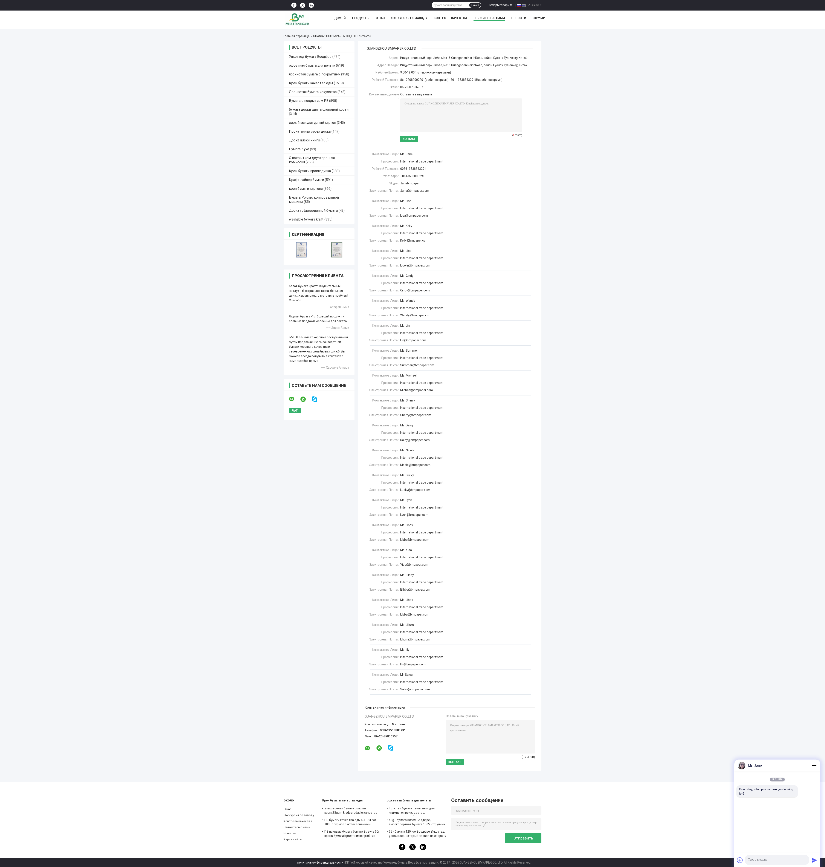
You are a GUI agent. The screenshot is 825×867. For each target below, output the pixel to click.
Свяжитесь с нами (489, 18)
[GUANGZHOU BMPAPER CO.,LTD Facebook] (294, 5)
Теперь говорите (500, 5)
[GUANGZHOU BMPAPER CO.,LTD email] (294, 399)
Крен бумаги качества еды (311, 83)
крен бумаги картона (306, 189)
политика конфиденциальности (320, 862)
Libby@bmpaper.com (414, 539)
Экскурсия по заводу (409, 18)
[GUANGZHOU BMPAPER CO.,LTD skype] (317, 399)
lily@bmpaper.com (413, 664)
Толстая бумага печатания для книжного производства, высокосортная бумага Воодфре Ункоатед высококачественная (412, 811)
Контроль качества (450, 18)
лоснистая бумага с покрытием (314, 74)
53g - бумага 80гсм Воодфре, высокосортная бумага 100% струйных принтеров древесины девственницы (417, 822)
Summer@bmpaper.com (417, 365)
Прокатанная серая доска (310, 131)
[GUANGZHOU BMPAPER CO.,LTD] (297, 19)
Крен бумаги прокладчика (310, 171)
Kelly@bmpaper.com (414, 240)
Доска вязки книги (304, 140)
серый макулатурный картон (312, 123)
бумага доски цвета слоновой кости (318, 109)
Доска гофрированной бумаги (313, 210)
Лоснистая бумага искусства (313, 92)
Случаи (539, 18)
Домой (340, 18)
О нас (380, 18)
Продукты (360, 18)
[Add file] (740, 860)
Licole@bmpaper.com (415, 265)
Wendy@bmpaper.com (415, 315)
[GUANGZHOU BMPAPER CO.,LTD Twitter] (302, 5)
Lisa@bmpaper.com (414, 215)
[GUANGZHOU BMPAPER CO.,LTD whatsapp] (305, 399)
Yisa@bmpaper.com (414, 564)
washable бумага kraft (306, 219)
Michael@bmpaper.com (416, 390)
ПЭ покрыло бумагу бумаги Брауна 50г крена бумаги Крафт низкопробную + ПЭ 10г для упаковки (352, 834)
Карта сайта (293, 839)
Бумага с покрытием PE (308, 101)
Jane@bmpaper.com (414, 190)
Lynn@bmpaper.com (414, 514)
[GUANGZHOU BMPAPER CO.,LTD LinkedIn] (311, 5)
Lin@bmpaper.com (413, 340)
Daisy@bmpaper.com (415, 440)
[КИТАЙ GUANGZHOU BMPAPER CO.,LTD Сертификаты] (301, 249)
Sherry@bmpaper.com (415, 415)
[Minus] (814, 765)
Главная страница (297, 36)
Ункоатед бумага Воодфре (310, 57)
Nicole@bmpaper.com (415, 465)
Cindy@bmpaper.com (415, 290)
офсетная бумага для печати (312, 65)
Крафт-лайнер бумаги (306, 180)
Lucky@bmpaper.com (415, 490)
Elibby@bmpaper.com (415, 589)
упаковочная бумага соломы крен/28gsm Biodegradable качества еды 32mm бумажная (350, 811)
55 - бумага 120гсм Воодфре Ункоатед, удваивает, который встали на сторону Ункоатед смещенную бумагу (417, 834)
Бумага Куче (299, 149)
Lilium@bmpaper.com (415, 639)
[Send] (814, 860)
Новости (518, 18)
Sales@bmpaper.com (415, 689)
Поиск (475, 5)
